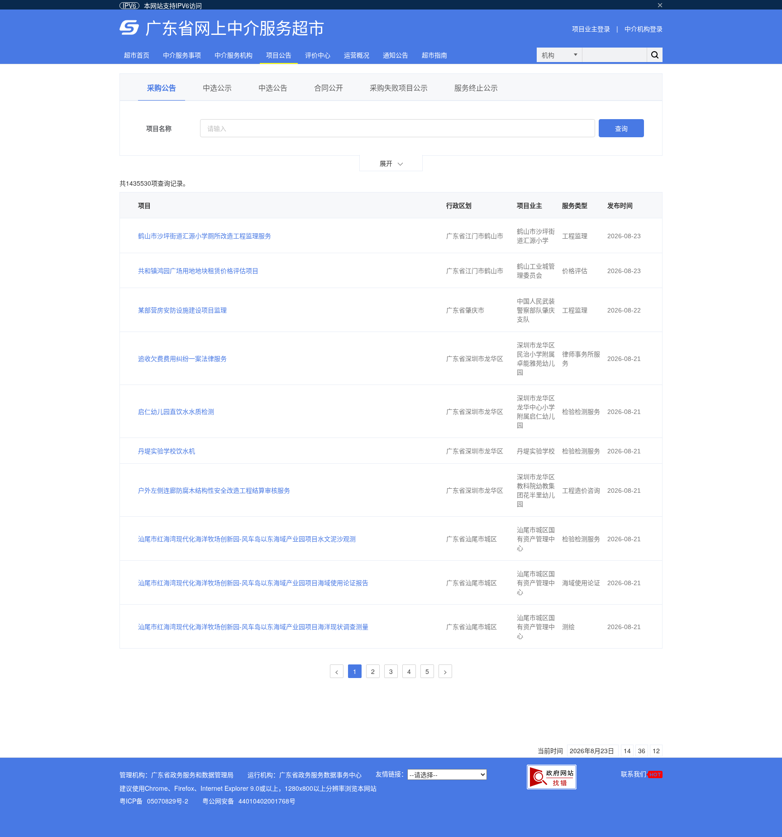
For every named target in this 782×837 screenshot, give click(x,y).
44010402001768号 (267, 800)
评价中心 (317, 54)
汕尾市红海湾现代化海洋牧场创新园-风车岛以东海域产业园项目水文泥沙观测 (247, 538)
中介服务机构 (234, 54)
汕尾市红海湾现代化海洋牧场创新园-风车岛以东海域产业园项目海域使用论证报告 (253, 582)
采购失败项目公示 (399, 87)
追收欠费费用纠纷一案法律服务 (182, 358)
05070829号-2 (167, 800)
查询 (621, 128)
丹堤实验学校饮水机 (166, 450)
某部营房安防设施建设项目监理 (182, 309)
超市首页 (136, 54)
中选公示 (217, 87)
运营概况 (356, 54)
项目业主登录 (591, 28)
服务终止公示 (476, 87)
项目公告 (278, 54)
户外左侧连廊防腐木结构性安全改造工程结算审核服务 (214, 490)
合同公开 (328, 87)
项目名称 (159, 128)
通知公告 (395, 54)
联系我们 (633, 773)
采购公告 (161, 87)
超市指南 (434, 54)
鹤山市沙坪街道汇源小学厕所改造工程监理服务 (204, 235)
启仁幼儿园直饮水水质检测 (176, 411)
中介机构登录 (644, 28)
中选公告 (272, 87)
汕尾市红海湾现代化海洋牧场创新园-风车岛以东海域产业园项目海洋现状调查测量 (253, 626)
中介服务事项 (182, 54)
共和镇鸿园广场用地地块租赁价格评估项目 (198, 270)
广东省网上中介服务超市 (234, 27)
